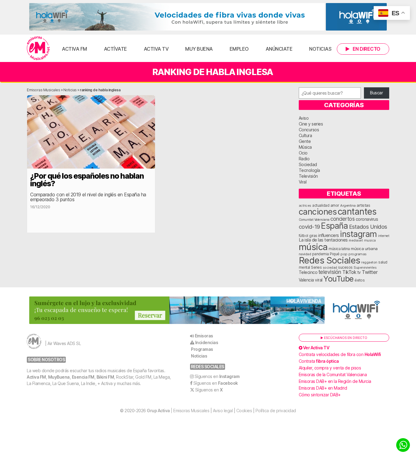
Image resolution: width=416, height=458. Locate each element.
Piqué (335, 254)
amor (334, 205)
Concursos (309, 129)
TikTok (349, 272)
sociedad (330, 267)
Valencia (306, 280)
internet (383, 236)
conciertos (342, 219)
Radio (304, 158)
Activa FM (74, 49)
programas (357, 254)
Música (305, 147)
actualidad (320, 205)
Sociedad (308, 164)
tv (359, 272)
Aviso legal (223, 410)
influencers (328, 235)
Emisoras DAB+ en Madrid (323, 388)
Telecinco (308, 272)
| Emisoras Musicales (178, 410)
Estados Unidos (368, 226)
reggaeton (369, 262)
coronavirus (367, 219)
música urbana (364, 248)
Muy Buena (199, 49)
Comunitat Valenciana (314, 220)
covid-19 (309, 226)
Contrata (319, 361)
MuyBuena (59, 377)
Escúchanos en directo (345, 338)
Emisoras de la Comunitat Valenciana (333, 374)
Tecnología (309, 170)
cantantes (357, 211)
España (334, 226)
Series (316, 267)
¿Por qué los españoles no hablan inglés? (87, 179)
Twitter (370, 272)
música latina (339, 248)
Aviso (304, 118)
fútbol (303, 236)
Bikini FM (105, 377)
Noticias (320, 49)
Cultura (305, 135)
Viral (303, 181)
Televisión (308, 176)
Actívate (115, 49)
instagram (358, 234)
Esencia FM (83, 377)
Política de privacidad (276, 410)
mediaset (356, 240)
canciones (318, 212)
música (313, 247)
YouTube (338, 278)
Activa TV (156, 49)
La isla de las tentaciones (323, 240)
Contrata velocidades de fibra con (340, 354)
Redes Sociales (329, 260)
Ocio (303, 152)
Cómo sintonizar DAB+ (320, 394)
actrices (305, 205)
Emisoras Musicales (43, 90)
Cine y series (311, 123)
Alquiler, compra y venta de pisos (330, 367)
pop (343, 254)
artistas (363, 205)
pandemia (320, 254)
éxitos (359, 280)
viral (319, 280)
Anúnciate (279, 49)
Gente (305, 141)
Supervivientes (365, 267)
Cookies (244, 410)
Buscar (376, 92)
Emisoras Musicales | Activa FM (38, 48)
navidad (305, 254)
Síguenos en (217, 376)
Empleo (239, 49)
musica (370, 240)
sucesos (345, 267)
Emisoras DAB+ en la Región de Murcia (335, 381)
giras (313, 236)
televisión (330, 272)
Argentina (348, 205)
